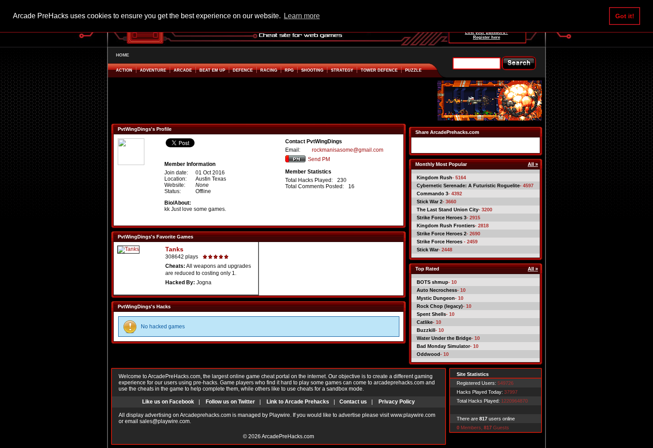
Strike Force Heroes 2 (441, 233)
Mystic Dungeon (436, 298)
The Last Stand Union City (447, 209)
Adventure (153, 70)
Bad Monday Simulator (443, 346)
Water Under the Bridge (444, 338)
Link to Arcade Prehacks (298, 402)
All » (533, 164)
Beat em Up (212, 70)
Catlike (425, 322)
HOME (122, 54)
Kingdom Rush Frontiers (446, 225)
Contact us (353, 402)
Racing (268, 70)
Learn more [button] (302, 16)
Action (124, 70)
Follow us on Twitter (230, 402)
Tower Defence (379, 70)
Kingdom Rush (434, 177)
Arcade (183, 70)
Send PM (319, 159)
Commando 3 (432, 193)
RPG (289, 70)
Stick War (427, 249)
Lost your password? (486, 32)
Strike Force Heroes (440, 241)
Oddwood (428, 354)
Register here (486, 37)
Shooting (312, 70)
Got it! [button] (624, 16)
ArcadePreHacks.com (288, 436)
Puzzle (413, 70)
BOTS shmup (432, 282)
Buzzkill (426, 330)
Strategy (342, 70)
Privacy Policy (396, 402)
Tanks (174, 249)
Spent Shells (431, 314)
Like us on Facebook (168, 402)
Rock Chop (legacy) (440, 306)
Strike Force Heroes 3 (441, 217)
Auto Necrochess (437, 290)
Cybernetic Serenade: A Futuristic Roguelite (468, 185)
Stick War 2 (429, 201)
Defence (243, 70)
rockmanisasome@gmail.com (347, 150)
